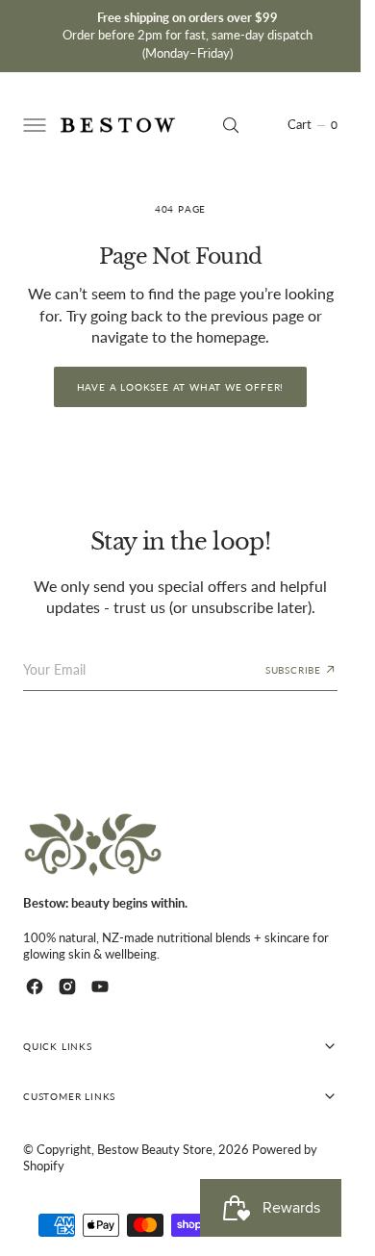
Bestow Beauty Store (154, 1149)
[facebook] (34, 986)
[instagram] (67, 986)
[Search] (230, 125)
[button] (32, 125)
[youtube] (100, 986)
